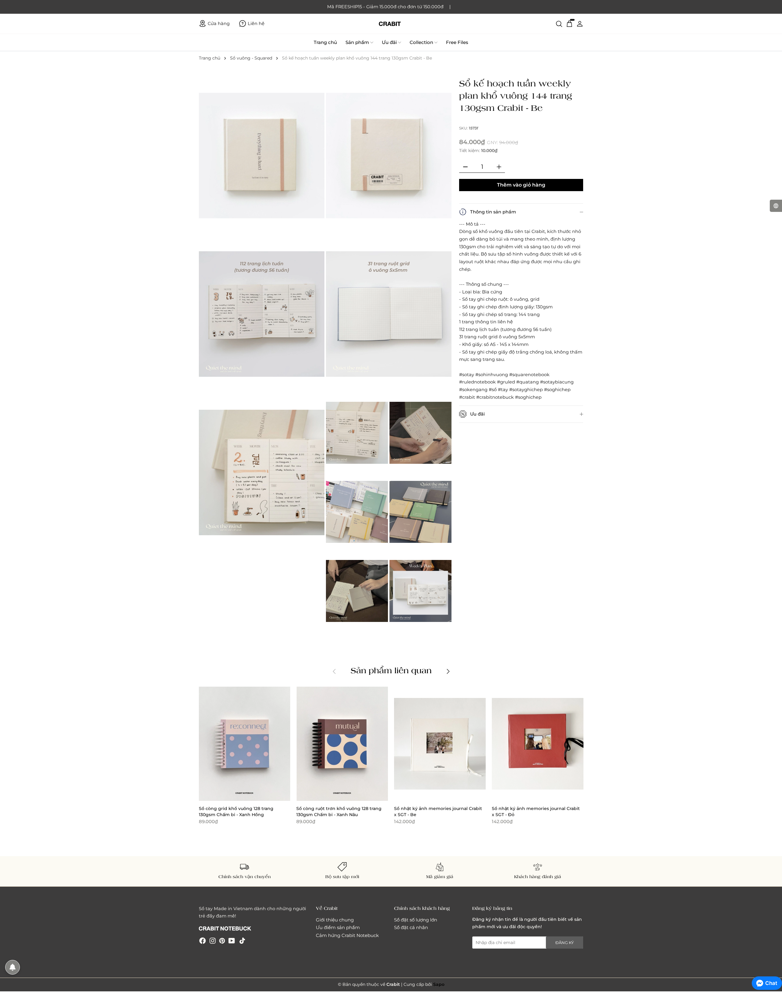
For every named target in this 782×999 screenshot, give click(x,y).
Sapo (438, 984)
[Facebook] (202, 940)
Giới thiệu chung (335, 920)
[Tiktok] (242, 940)
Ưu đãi (389, 42)
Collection (421, 42)
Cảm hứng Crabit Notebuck (347, 935)
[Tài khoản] (579, 23)
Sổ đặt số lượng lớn (415, 920)
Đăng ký (564, 942)
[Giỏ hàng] (569, 23)
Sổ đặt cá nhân (411, 927)
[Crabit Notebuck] (391, 23)
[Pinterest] (222, 940)
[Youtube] (231, 940)
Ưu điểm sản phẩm (338, 927)
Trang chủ (325, 42)
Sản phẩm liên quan (391, 670)
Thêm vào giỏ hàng (521, 185)
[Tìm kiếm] (559, 23)
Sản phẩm (357, 42)
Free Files (457, 42)
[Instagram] (213, 940)
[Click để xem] (262, 156)
